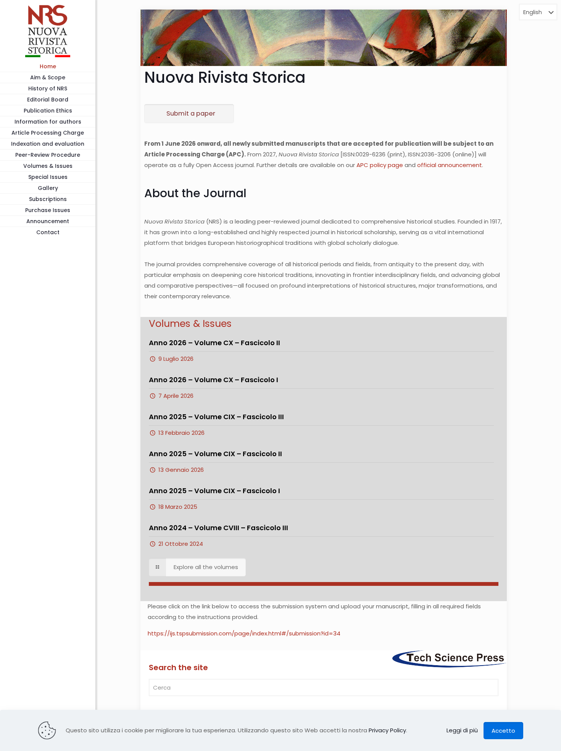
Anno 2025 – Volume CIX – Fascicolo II (215, 453)
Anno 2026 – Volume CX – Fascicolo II (214, 342)
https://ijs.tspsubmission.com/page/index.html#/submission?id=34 (244, 633)
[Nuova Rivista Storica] (47, 30)
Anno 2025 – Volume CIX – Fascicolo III (216, 416)
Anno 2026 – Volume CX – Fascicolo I (213, 379)
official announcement (449, 165)
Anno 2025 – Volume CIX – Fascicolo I (214, 490)
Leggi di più (462, 730)
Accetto (503, 731)
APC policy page (379, 165)
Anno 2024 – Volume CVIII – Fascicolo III (218, 527)
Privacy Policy (387, 730)
